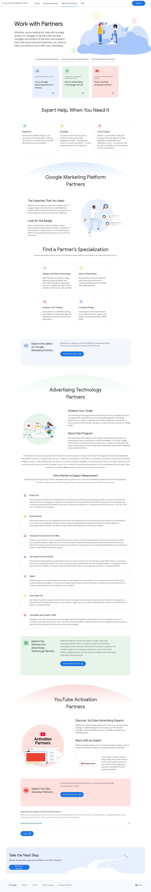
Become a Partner (50, 3)
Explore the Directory (73, 663)
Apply (27, 833)
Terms (34, 885)
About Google (47, 885)
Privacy (24, 885)
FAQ (82, 3)
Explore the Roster (72, 794)
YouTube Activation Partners (103, 59)
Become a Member (19, 867)
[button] (75, 823)
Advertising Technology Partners (75, 59)
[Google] (13, 885)
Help (138, 885)
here (113, 482)
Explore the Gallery (72, 354)
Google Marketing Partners (47, 59)
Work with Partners (69, 3)
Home (37, 3)
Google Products (65, 885)
